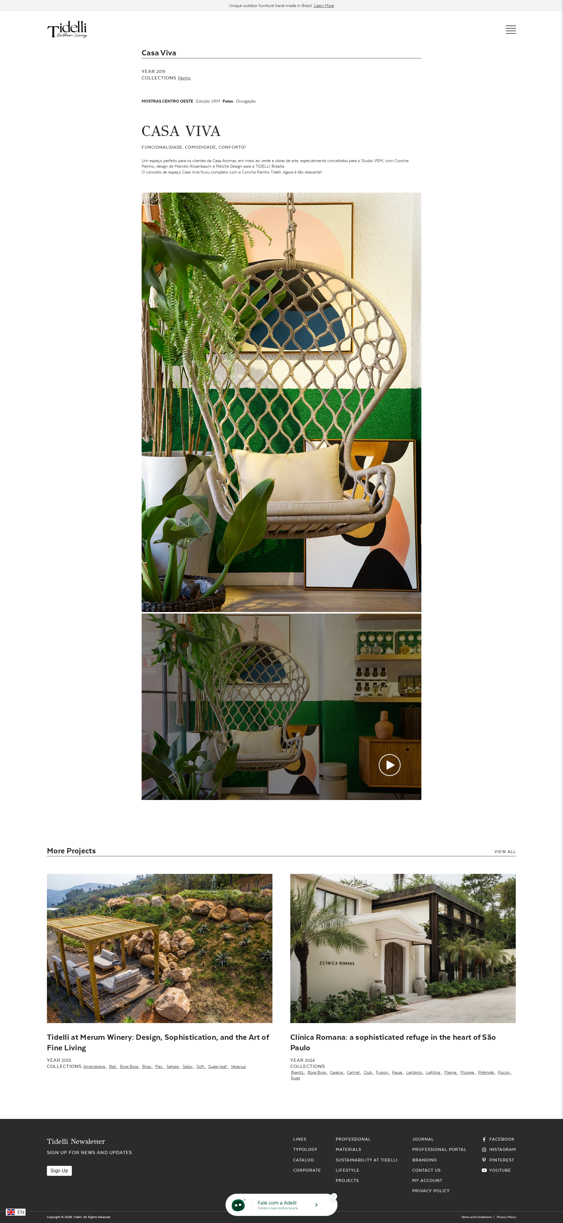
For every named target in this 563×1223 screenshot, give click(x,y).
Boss (147, 1066)
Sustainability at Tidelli (367, 1160)
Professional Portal (439, 1149)
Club (368, 1072)
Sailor (188, 1066)
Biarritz (298, 1072)
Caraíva (337, 1072)
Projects (347, 1180)
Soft (200, 1066)
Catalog (303, 1160)
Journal (423, 1139)
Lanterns (414, 1072)
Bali (113, 1066)
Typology (305, 1149)
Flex (159, 1066)
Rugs (295, 1078)
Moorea (467, 1072)
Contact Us (426, 1170)
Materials (348, 1149)
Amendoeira (94, 1066)
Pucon (504, 1072)
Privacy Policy (431, 1190)
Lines (299, 1139)
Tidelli (77, 1217)
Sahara (173, 1066)
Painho (184, 78)
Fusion (382, 1072)
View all (505, 851)
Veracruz (238, 1066)
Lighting (433, 1072)
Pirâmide (486, 1072)
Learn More (324, 5)
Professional (353, 1139)
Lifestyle (347, 1170)
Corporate (307, 1170)
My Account (427, 1180)
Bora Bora (129, 1066)
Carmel (354, 1072)
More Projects (71, 850)
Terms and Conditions (476, 1217)
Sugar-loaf (218, 1066)
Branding (424, 1160)
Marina (450, 1072)
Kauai (397, 1072)
